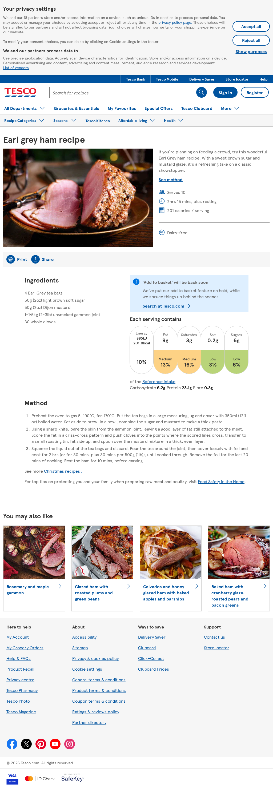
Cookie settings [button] (87, 669)
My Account (17, 637)
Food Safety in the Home (221, 481)
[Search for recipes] (201, 92)
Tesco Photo (18, 701)
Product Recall (20, 669)
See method (171, 179)
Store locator (216, 647)
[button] (135, 79)
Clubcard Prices (153, 669)
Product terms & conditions (99, 690)
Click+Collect (151, 658)
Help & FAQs (18, 658)
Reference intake (158, 381)
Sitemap (80, 647)
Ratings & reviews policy (95, 712)
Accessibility (84, 637)
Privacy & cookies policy (95, 658)
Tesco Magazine (21, 712)
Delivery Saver (152, 637)
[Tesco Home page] (20, 92)
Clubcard (147, 647)
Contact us (214, 637)
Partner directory (89, 722)
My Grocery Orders (24, 647)
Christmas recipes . (63, 471)
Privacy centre (20, 679)
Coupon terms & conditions (99, 701)
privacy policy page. (175, 22)
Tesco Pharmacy (22, 690)
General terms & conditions (99, 679)
